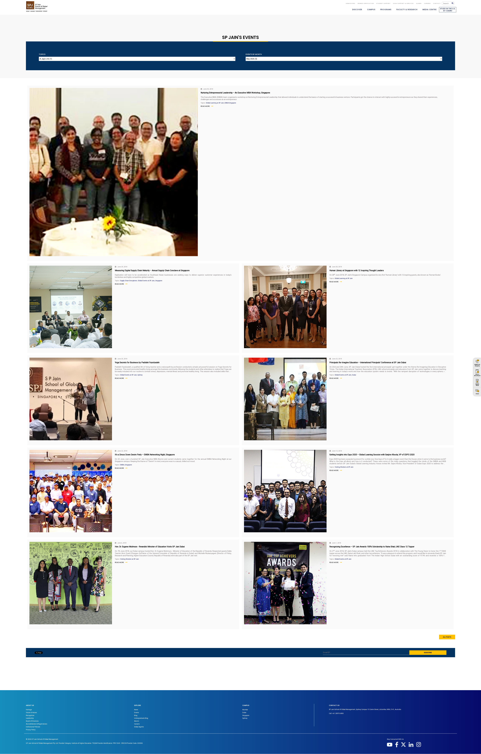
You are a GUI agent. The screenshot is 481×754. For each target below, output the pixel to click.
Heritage (29, 710)
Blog (135, 715)
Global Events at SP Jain (343, 559)
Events (136, 712)
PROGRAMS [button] (385, 9)
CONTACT (437, 3)
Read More (205, 106)
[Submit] (453, 3)
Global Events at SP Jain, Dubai (345, 375)
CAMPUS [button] (371, 9)
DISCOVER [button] (357, 9)
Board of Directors (32, 721)
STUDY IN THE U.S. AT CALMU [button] (447, 9)
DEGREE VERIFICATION (366, 3)
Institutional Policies (33, 727)
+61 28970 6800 (338, 713)
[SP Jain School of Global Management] (36, 6)
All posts (447, 637)
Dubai (244, 712)
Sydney (244, 718)
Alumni (136, 721)
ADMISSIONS (350, 3)
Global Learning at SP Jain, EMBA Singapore (221, 103)
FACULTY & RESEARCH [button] (406, 9)
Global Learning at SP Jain (344, 278)
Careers (427, 3)
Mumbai (245, 710)
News (136, 710)
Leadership (30, 718)
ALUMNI (419, 3)
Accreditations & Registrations (36, 724)
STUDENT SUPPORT (383, 3)
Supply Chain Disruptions (128, 281)
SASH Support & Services (403, 3)
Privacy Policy (30, 730)
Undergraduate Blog (141, 718)
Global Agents (139, 727)
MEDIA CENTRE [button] (430, 9)
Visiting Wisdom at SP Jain (344, 467)
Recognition (30, 715)
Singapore (245, 715)
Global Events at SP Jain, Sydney (131, 375)
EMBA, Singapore (126, 465)
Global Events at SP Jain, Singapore (150, 281)
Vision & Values (31, 712)
